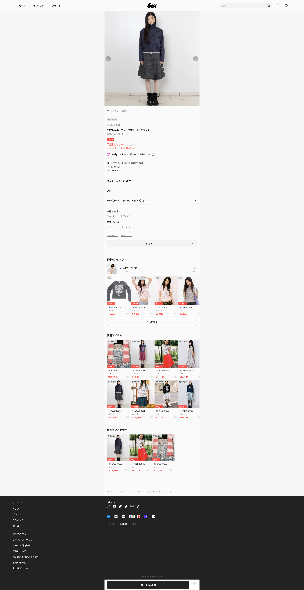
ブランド (56, 5)
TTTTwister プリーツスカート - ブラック (158, 491)
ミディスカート (127, 216)
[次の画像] (195, 58)
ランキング (38, 5)
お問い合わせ (112, 235)
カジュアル (126, 227)
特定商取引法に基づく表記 (26, 556)
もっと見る (152, 322)
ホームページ (112, 491)
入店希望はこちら (21, 568)
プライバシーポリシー (24, 539)
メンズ (16, 508)
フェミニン (112, 227)
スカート (111, 216)
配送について (126, 235)
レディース (18, 502)
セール (22, 5)
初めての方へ (19, 534)
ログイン (127, 163)
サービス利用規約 (21, 545)
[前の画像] (108, 58)
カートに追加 (148, 585)
